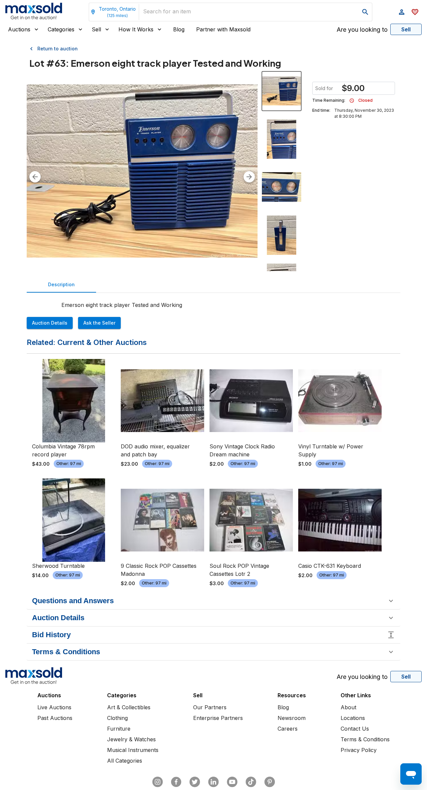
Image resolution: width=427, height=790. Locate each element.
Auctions (19, 29)
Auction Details (49, 323)
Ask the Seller (99, 323)
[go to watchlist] (415, 12)
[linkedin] (213, 782)
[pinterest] (270, 782)
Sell (96, 29)
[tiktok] (251, 782)
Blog (178, 29)
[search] (365, 12)
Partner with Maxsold (223, 29)
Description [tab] (61, 284)
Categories (61, 29)
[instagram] (157, 782)
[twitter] (195, 782)
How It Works (135, 29)
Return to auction (57, 48)
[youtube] (232, 782)
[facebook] (176, 782)
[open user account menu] (401, 12)
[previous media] (35, 176)
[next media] (249, 176)
